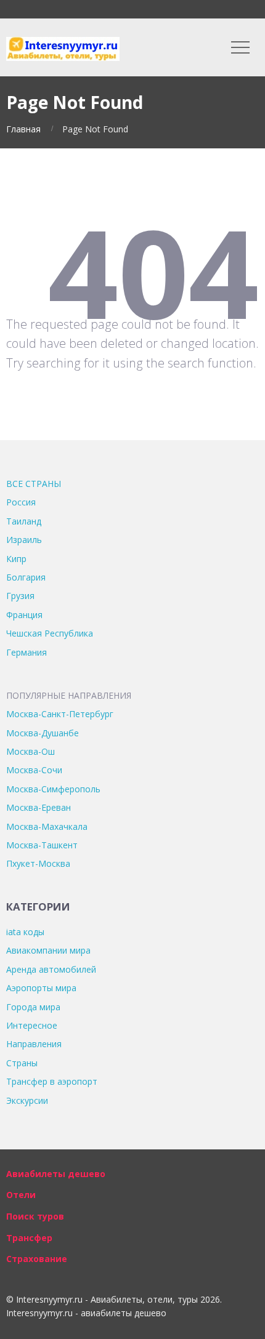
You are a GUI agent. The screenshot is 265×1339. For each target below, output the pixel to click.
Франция (24, 615)
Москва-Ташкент (42, 845)
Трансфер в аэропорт (51, 1081)
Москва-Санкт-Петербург (59, 714)
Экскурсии (27, 1100)
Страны (22, 1063)
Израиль (24, 539)
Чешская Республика (49, 633)
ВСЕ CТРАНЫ (33, 483)
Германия (26, 652)
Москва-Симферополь (53, 789)
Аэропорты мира (41, 988)
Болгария (26, 577)
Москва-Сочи (34, 770)
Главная (23, 129)
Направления (34, 1044)
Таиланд (23, 521)
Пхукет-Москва (38, 863)
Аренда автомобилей (51, 969)
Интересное (31, 1025)
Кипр (16, 559)
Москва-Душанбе (42, 733)
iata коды (25, 932)
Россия (21, 502)
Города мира (33, 1007)
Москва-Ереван (38, 807)
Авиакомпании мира (48, 950)
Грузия (20, 595)
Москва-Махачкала (47, 826)
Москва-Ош (30, 751)
